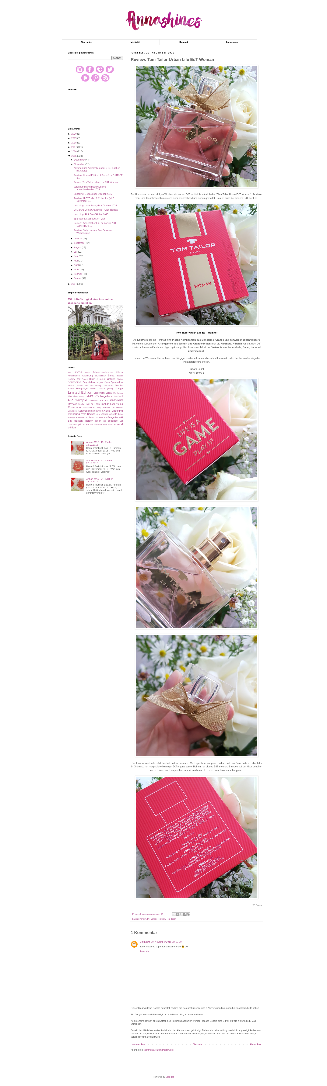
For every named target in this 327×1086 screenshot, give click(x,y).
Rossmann (74, 407)
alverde (113, 414)
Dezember (79, 159)
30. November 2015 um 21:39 (166, 942)
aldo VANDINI (102, 414)
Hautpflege (82, 388)
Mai (76, 260)
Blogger (170, 1077)
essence (113, 420)
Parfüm (142, 919)
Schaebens (117, 407)
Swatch (106, 411)
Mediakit (135, 42)
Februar (78, 274)
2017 (74, 147)
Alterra (119, 372)
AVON (87, 372)
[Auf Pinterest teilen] (188, 914)
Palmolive (93, 400)
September (80, 243)
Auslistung (87, 375)
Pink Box (104, 400)
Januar (78, 278)
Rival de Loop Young (111, 404)
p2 (79, 424)
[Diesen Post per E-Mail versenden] (174, 914)
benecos (83, 417)
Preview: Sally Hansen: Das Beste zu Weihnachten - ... (93, 231)
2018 (74, 142)
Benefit (85, 379)
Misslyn (82, 396)
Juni (76, 256)
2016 (74, 151)
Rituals (81, 404)
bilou (90, 417)
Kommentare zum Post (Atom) (158, 1050)
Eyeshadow (117, 382)
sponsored (88, 424)
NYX (97, 396)
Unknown (145, 942)
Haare (71, 388)
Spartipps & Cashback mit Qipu (90, 218)
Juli (76, 252)
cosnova (98, 417)
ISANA (93, 388)
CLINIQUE (101, 379)
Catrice (111, 378)
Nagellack (106, 396)
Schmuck (72, 411)
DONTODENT (74, 382)
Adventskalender (103, 372)
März (77, 269)
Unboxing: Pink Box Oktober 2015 (91, 214)
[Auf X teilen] (181, 914)
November (79, 164)
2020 (74, 134)
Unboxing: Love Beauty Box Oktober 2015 (95, 205)
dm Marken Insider (80, 420)
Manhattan (118, 393)
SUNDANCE (89, 407)
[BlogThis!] (177, 914)
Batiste (120, 376)
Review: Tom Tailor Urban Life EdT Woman (96, 182)
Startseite (86, 42)
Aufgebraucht (74, 376)
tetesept (98, 424)
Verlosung (74, 413)
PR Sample (152, 919)
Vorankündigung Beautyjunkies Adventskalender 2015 (90, 188)
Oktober (78, 238)
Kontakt (183, 42)
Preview (116, 400)
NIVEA (89, 396)
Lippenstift (99, 393)
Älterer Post (256, 1044)
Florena (80, 386)
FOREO (72, 385)
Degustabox (89, 382)
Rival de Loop (92, 404)
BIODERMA (100, 376)
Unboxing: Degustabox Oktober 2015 (93, 194)
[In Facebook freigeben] (185, 914)
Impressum (232, 42)
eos (104, 421)
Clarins (120, 379)
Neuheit (118, 396)
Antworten (145, 951)
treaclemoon (109, 424)
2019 (74, 138)
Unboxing (117, 410)
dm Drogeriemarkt (113, 417)
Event (107, 382)
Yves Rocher (88, 414)
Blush (92, 379)
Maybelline (73, 396)
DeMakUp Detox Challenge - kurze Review (96, 210)
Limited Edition (80, 392)
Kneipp (119, 388)
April (76, 265)
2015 (74, 156)
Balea (111, 375)
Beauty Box (74, 379)
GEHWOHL (108, 385)
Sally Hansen (103, 407)
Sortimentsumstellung (89, 411)
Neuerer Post (138, 1044)
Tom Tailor (171, 919)
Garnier (119, 385)
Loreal (109, 393)
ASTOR (78, 372)
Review (162, 919)
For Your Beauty (93, 385)
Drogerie (99, 382)
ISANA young (106, 388)
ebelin (98, 421)
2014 (74, 284)
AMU (70, 372)
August (78, 247)
